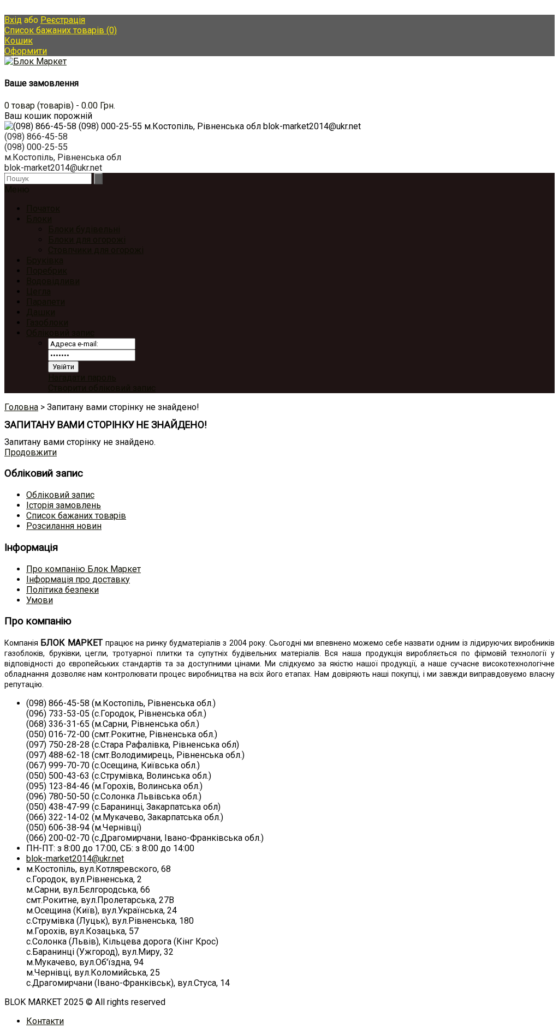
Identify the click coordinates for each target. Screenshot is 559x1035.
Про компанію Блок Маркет (83, 569)
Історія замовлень (63, 505)
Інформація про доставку (78, 579)
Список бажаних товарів (76, 515)
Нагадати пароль (82, 377)
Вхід (13, 20)
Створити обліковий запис (102, 388)
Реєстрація (62, 20)
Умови (39, 600)
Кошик (18, 40)
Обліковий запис (60, 333)
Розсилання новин (64, 526)
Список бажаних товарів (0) (60, 30)
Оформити (25, 51)
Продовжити (30, 452)
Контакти (45, 1021)
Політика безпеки (62, 590)
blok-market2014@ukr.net (75, 858)
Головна (21, 407)
